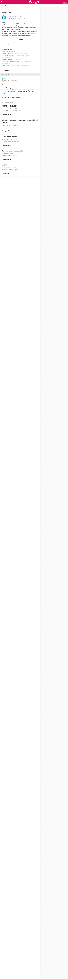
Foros (6, 5)
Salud (12, 5)
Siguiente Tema (33, 10)
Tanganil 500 (5, 54)
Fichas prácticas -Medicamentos (19, 54)
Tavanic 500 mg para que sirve (11, 56)
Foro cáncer (17, 60)
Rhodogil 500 (5, 66)
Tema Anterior (6, 10)
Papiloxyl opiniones (7, 60)
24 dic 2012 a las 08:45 (22, 18)
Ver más (21, 39)
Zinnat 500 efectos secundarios (11, 62)
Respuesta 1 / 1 (6, 74)
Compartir (6, 45)
